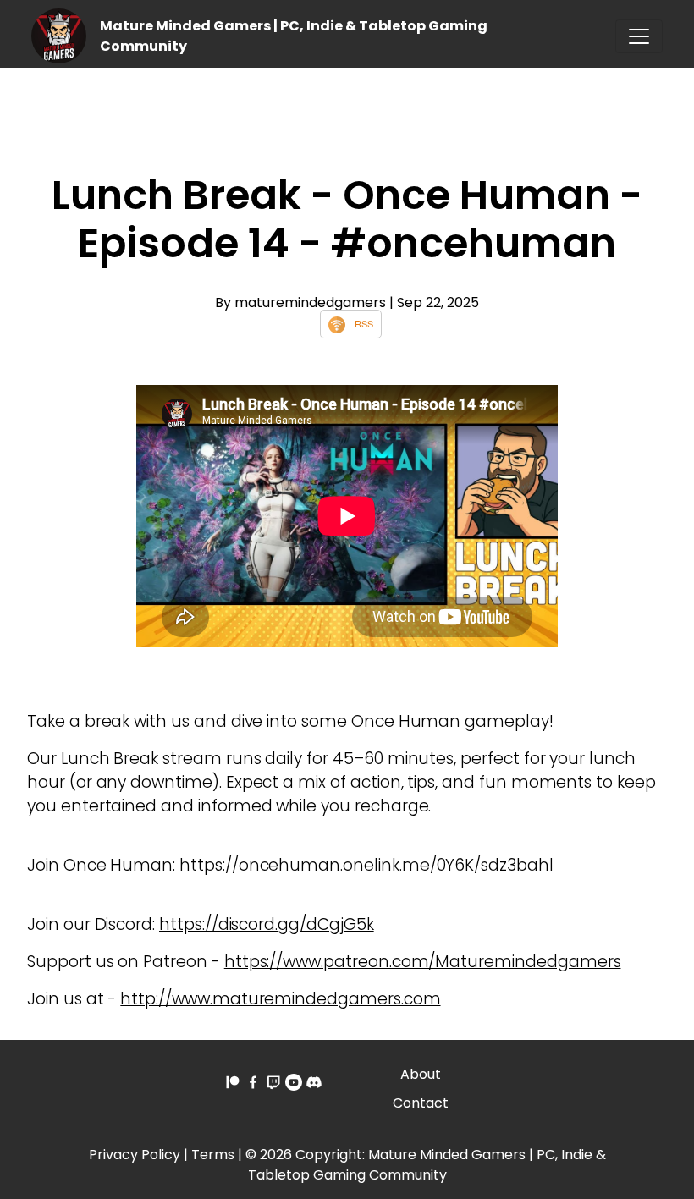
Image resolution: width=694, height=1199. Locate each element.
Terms (212, 1154)
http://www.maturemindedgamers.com (280, 998)
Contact (421, 1103)
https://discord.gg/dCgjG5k (266, 924)
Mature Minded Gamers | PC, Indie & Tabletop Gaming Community (427, 1165)
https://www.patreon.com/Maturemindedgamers (422, 961)
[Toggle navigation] (639, 36)
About (420, 1074)
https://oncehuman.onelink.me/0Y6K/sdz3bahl (366, 865)
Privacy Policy (134, 1154)
